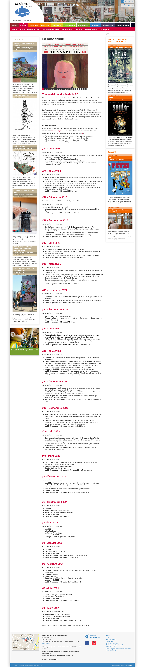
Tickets (129, 5)
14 (69, 89)
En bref (14, 29)
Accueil (14, 25)
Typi (131, 665)
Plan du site (109, 641)
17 (75, 89)
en (129, 2)
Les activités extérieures (51, 29)
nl (126, 2)
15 (71, 89)
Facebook (87, 643)
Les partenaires (67, 29)
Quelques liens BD (91, 29)
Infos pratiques (70, 25)
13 (67, 89)
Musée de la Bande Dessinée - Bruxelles (27, 11)
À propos (23, 25)
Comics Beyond (108, 25)
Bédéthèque (45, 25)
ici (82, 133)
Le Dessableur (105, 29)
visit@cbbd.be (46, 643)
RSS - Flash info (110, 647)
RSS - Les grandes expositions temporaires (118, 649)
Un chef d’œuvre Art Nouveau (29, 29)
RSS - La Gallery (111, 650)
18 (77, 89)
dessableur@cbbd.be (58, 131)
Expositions (34, 25)
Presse (108, 637)
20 (81, 89)
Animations (95, 25)
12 (65, 89)
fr (123, 2)
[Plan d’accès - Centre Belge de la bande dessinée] (25, 642)
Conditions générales (112, 643)
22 (85, 89)
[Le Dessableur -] (72, 73)
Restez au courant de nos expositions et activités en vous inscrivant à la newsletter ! (93, 636)
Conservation (57, 25)
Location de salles (123, 25)
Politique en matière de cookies (115, 645)
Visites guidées (83, 25)
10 (61, 89)
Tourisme (79, 29)
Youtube (94, 643)
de (133, 2)
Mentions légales (111, 639)
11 (63, 89)
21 (83, 89)
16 (73, 89)
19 (79, 89)
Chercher (110, 34)
